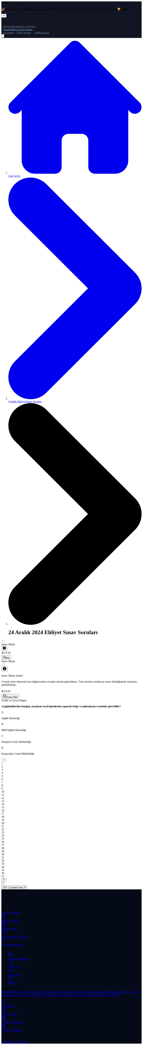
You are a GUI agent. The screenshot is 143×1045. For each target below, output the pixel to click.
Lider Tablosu (24, 32)
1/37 (5, 887)
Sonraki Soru (17, 887)
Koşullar (14, 1041)
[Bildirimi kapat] (3, 16)
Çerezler (23, 1041)
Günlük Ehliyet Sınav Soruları (17, 29)
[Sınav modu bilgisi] (4, 648)
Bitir (8, 658)
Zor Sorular (8, 32)
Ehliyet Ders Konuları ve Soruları (19, 26)
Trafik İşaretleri (41, 32)
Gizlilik (5, 1041)
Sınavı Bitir (12, 697)
